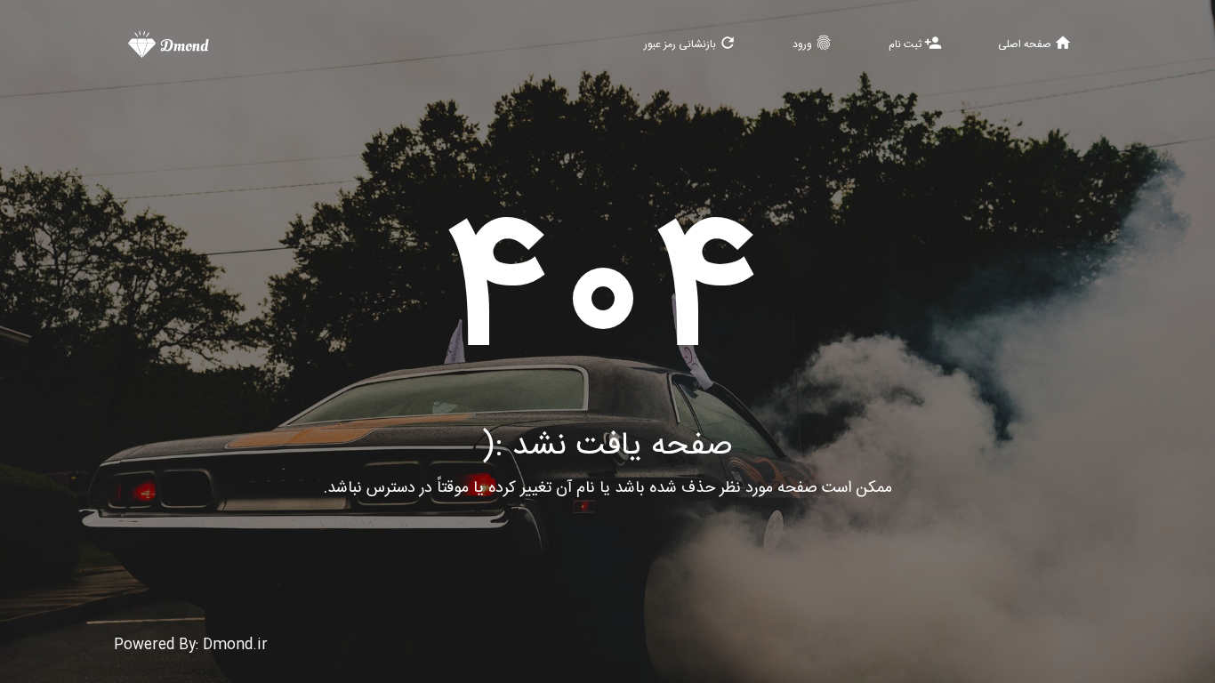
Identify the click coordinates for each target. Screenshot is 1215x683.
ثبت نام (915, 43)
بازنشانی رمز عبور (690, 43)
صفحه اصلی (1035, 43)
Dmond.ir (235, 645)
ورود (813, 43)
